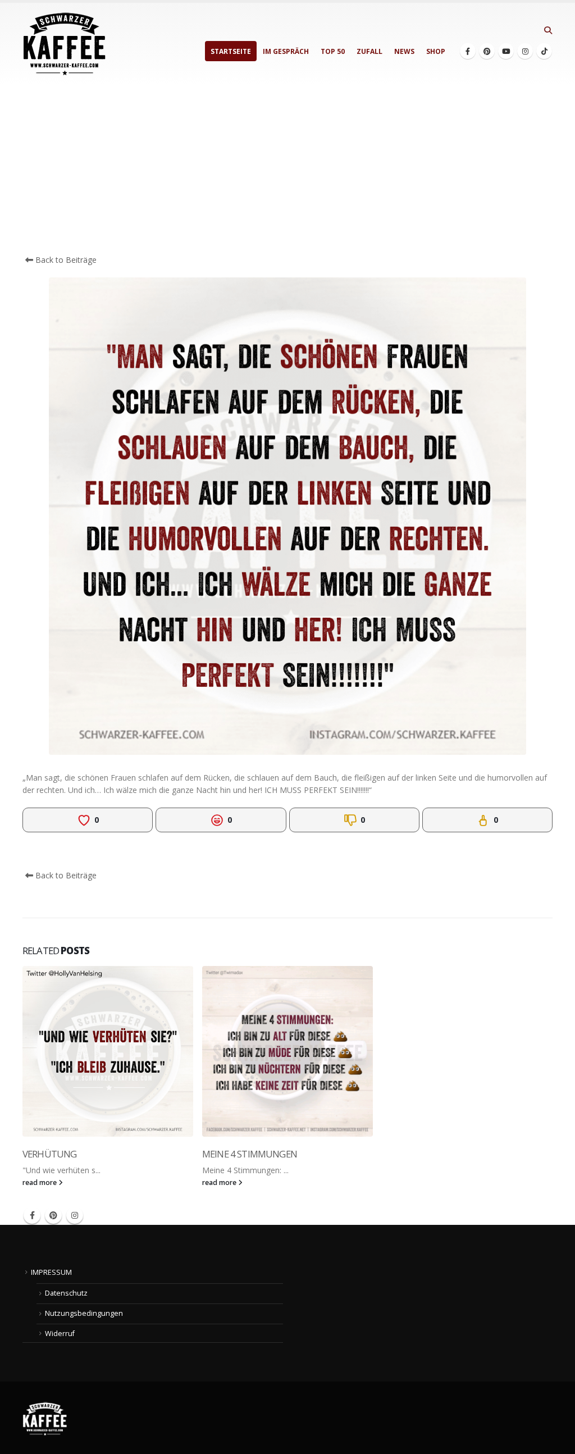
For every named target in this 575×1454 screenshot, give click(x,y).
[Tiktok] (544, 51)
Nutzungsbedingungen (84, 1313)
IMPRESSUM (51, 1272)
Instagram (74, 1215)
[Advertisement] (287, 169)
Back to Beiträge (65, 259)
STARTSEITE (231, 51)
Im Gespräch (286, 51)
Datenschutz (66, 1293)
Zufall (369, 51)
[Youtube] (506, 51)
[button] (548, 30)
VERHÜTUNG (49, 1153)
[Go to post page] (107, 1051)
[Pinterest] (487, 51)
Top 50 (333, 51)
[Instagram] (525, 51)
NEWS (404, 51)
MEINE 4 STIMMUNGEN (249, 1153)
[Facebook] (468, 51)
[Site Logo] (64, 44)
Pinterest (53, 1215)
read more (40, 1182)
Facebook (32, 1215)
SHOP (435, 51)
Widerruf (60, 1333)
